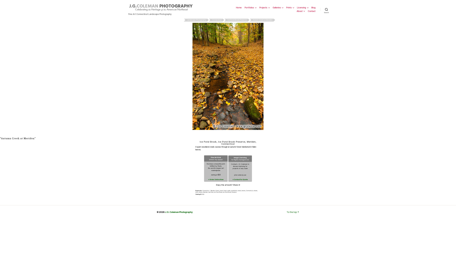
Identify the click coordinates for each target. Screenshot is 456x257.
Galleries (277, 7)
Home (239, 7)
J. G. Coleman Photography (179, 212)
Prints (289, 7)
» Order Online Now (215, 179)
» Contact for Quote (240, 179)
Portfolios (249, 7)
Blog (313, 7)
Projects (263, 7)
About (300, 11)
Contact (312, 11)
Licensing (301, 7)
